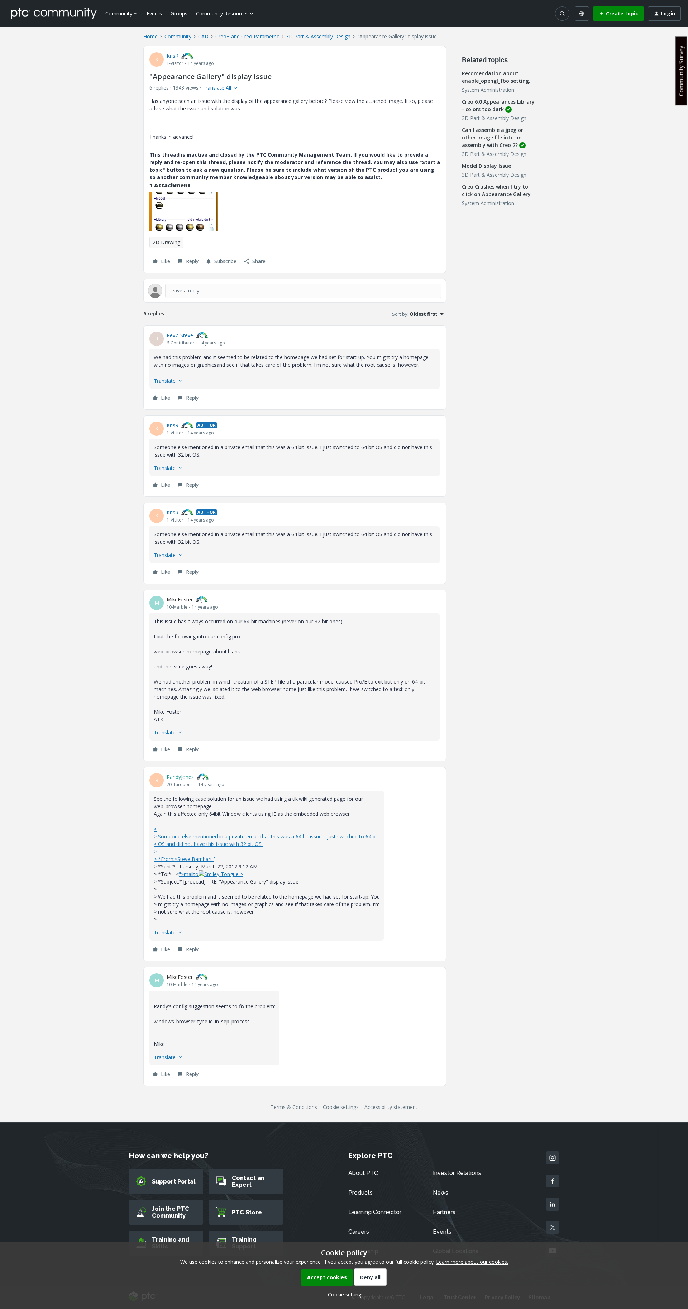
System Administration (488, 89)
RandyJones (180, 777)
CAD (203, 36)
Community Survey (681, 71)
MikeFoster (180, 599)
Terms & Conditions (294, 1107)
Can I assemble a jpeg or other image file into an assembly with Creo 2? (492, 137)
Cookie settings (341, 1107)
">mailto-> (211, 874)
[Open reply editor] (295, 290)
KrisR (172, 55)
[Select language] (582, 13)
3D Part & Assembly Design (318, 36)
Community (177, 36)
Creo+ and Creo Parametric (247, 36)
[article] (294, 368)
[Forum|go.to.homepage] (54, 13)
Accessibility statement (390, 1107)
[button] (618, 13)
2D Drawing (166, 242)
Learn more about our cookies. (472, 1261)
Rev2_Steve (180, 335)
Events (154, 13)
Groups (179, 13)
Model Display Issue (486, 165)
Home (150, 36)
